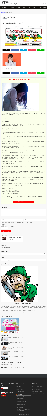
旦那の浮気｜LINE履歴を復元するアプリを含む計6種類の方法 (23, 397)
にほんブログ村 (9, 392)
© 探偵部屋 (20, 414)
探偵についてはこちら (23, 201)
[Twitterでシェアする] (6, 50)
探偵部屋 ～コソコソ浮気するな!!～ (23, 303)
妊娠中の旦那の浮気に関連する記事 (39, 393)
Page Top (23, 381)
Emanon (27, 414)
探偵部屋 (5, 2)
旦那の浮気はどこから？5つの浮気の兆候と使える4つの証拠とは (23, 407)
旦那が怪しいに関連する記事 (37, 389)
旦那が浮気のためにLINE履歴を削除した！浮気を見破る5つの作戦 (22, 400)
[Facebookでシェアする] (15, 50)
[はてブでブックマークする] (23, 50)
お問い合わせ (18, 386)
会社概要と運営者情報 (20, 391)
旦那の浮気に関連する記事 (37, 391)
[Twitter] (21, 313)
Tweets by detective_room (6, 364)
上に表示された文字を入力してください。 (8, 226)
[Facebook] (23, 313)
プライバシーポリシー (20, 389)
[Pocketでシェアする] (32, 50)
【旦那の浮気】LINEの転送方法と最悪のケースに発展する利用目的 (23, 410)
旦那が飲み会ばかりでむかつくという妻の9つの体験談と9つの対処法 (23, 404)
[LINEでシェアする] (40, 50)
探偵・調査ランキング (5, 390)
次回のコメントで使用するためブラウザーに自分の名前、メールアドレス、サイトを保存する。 (18, 222)
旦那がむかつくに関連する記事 (37, 386)
